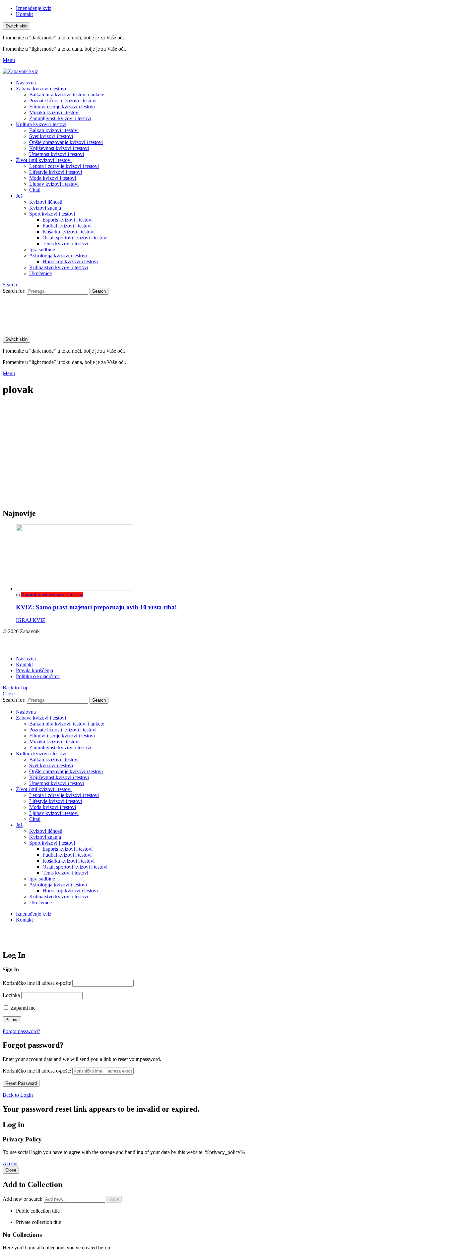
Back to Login (18, 1095)
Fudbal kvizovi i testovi (67, 225)
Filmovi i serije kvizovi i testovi (62, 106)
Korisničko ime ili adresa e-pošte (37, 983)
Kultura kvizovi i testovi (41, 124)
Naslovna (26, 82)
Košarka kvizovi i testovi (68, 231)
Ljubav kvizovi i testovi (54, 184)
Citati (34, 190)
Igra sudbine (42, 249)
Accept (10, 1163)
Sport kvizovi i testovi (52, 214)
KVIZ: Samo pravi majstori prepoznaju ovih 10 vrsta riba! (96, 607)
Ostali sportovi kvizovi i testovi (74, 237)
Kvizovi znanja (45, 208)
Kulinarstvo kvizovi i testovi (58, 267)
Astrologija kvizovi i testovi (58, 255)
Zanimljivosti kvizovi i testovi (60, 118)
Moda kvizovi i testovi (52, 178)
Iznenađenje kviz (33, 8)
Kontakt (24, 14)
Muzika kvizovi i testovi (54, 112)
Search (99, 291)
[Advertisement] (226, 456)
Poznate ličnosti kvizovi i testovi (63, 100)
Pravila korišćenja (34, 670)
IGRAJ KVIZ (30, 620)
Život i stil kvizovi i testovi (44, 160)
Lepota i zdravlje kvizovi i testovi (64, 166)
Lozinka (11, 995)
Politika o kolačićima (38, 676)
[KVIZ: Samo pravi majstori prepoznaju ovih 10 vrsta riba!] (233, 558)
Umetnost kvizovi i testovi (56, 154)
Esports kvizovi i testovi (67, 220)
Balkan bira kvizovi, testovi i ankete (66, 94)
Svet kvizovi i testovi (51, 136)
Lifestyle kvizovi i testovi (55, 172)
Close (9, 693)
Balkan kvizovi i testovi (54, 130)
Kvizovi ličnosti (45, 202)
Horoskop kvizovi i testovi (70, 261)
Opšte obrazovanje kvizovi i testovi (66, 142)
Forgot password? (21, 1031)
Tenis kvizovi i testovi (65, 243)
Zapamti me (22, 1008)
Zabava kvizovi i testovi (41, 88)
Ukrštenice (40, 273)
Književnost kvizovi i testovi (59, 148)
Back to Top (16, 687)
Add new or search (23, 1199)
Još (19, 196)
